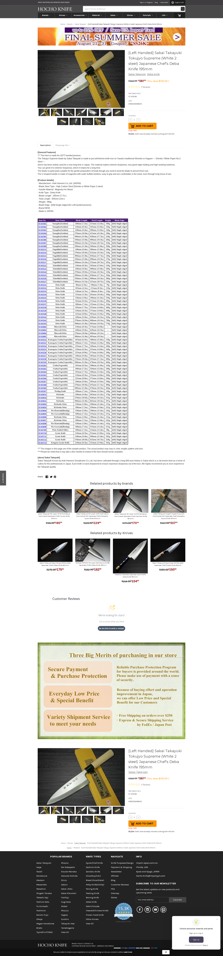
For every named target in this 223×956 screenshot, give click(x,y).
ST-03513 (42, 249)
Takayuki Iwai (68, 923)
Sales (112, 15)
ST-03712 (42, 440)
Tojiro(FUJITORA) (44, 932)
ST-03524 (42, 272)
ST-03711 (42, 436)
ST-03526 (42, 278)
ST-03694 (42, 411)
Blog (156, 2)
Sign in (142, 2)
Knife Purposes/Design (122, 863)
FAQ (113, 889)
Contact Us (88, 944)
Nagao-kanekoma (45, 923)
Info (163, 15)
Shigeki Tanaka (44, 893)
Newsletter (164, 2)
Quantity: (132, 116)
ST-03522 (42, 265)
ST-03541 (42, 317)
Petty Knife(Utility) (95, 884)
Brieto (39, 928)
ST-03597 (42, 391)
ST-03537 (42, 304)
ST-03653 (42, 394)
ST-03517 (42, 262)
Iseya (38, 867)
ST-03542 (42, 320)
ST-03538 (42, 307)
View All (65, 932)
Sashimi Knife (93, 867)
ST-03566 (42, 378)
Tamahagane (67, 928)
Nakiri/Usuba (92, 906)
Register (150, 2)
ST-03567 (42, 382)
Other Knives (92, 919)
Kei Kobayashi (68, 867)
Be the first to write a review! (111, 628)
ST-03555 (42, 349)
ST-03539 (42, 311)
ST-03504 (42, 233)
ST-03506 (42, 240)
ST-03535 (42, 298)
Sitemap (115, 893)
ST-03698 (42, 423)
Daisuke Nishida (69, 876)
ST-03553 (42, 343)
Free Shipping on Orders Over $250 (53, 2)
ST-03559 (42, 362)
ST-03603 (42, 330)
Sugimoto (66, 902)
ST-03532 (42, 288)
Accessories (79, 15)
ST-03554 (42, 346)
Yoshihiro (41, 910)
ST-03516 (42, 259)
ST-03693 (42, 407)
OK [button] (166, 952)
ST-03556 (42, 353)
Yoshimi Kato (42, 902)
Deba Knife (91, 902)
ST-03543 (42, 323)
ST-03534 (42, 294)
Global (64, 906)
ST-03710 (42, 433)
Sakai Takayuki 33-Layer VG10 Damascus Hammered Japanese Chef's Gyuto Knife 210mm (54, 516)
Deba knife (153, 74)
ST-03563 (42, 369)
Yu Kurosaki (42, 906)
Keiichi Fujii (42, 915)
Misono (65, 863)
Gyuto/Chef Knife (94, 863)
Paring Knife (92, 889)
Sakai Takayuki (137, 74)
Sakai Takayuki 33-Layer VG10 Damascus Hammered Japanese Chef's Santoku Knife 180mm (130, 516)
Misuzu (65, 910)
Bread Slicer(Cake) (95, 880)
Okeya (39, 919)
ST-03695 (42, 414)
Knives (62, 15)
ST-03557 (42, 356)
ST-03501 (42, 224)
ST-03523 (42, 269)
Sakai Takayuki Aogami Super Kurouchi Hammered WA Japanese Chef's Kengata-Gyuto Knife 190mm (169, 516)
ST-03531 (42, 285)
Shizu (64, 880)
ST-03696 (42, 417)
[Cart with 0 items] (179, 15)
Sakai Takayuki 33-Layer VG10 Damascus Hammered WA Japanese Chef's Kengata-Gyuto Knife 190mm (92, 516)
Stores (130, 15)
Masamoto (41, 884)
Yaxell (39, 871)
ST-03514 (42, 253)
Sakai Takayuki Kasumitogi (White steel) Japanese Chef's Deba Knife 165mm (168, 564)
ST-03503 (42, 230)
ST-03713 (42, 443)
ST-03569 (42, 388)
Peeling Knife (92, 893)
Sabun (64, 884)
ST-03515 (42, 256)
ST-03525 (42, 275)
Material (96, 15)
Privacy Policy (77, 944)
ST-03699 (42, 427)
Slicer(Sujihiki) (93, 876)
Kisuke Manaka (69, 871)
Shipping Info (61, 145)
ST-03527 (42, 282)
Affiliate (115, 876)
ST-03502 (42, 227)
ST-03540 (42, 314)
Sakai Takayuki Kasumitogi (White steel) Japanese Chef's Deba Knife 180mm (55, 564)
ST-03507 (42, 243)
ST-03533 (42, 291)
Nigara (64, 915)
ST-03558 (42, 359)
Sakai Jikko (66, 889)
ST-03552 (42, 340)
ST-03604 (42, 333)
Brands (45, 15)
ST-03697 (42, 420)
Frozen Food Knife (95, 915)
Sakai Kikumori (68, 893)
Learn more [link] (128, 952)
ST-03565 (42, 375)
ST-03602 (42, 327)
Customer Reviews (120, 884)
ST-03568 (42, 385)
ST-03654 (42, 398)
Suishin (65, 919)
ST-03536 (42, 301)
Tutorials (147, 15)
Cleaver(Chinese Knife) (97, 910)
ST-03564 (42, 372)
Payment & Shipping (121, 867)
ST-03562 (42, 365)
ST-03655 (42, 401)
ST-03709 (42, 430)
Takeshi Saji (42, 897)
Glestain (40, 880)
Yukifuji (65, 897)
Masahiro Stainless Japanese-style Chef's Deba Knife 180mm (130, 576)
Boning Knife (92, 897)
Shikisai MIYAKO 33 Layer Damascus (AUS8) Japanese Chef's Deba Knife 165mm (93, 564)
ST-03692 (42, 404)
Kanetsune (41, 876)
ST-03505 (42, 236)
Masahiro (41, 889)
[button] (3, 478)
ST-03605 (42, 336)
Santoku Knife (93, 871)
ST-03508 (42, 246)
